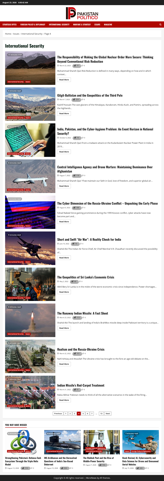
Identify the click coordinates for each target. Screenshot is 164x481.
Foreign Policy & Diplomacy (32, 24)
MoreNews (91, 478)
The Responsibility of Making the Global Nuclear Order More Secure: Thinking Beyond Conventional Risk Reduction (30, 68)
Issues (28, 82)
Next (108, 413)
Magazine (108, 24)
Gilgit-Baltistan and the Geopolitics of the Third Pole (30, 104)
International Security (59, 24)
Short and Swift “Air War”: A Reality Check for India (30, 248)
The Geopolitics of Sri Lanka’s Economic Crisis (30, 284)
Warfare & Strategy (82, 24)
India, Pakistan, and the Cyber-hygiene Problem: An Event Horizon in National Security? (30, 140)
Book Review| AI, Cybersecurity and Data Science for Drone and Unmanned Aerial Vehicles (140, 461)
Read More (65, 80)
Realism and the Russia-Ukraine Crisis (30, 356)
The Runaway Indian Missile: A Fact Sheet (30, 320)
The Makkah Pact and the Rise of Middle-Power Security (98, 459)
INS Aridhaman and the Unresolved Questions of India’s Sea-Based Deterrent (60, 461)
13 (101, 413)
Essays (97, 24)
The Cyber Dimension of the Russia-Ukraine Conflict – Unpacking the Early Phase (30, 212)
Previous (58, 413)
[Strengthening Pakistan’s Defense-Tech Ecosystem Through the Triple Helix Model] (23, 442)
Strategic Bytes (10, 24)
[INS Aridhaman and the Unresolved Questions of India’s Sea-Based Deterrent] (62, 442)
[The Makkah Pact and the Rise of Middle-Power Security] (101, 442)
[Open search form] (160, 24)
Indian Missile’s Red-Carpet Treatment (30, 392)
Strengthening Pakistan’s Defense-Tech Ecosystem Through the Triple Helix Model (23, 461)
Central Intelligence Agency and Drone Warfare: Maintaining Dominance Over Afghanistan (30, 176)
